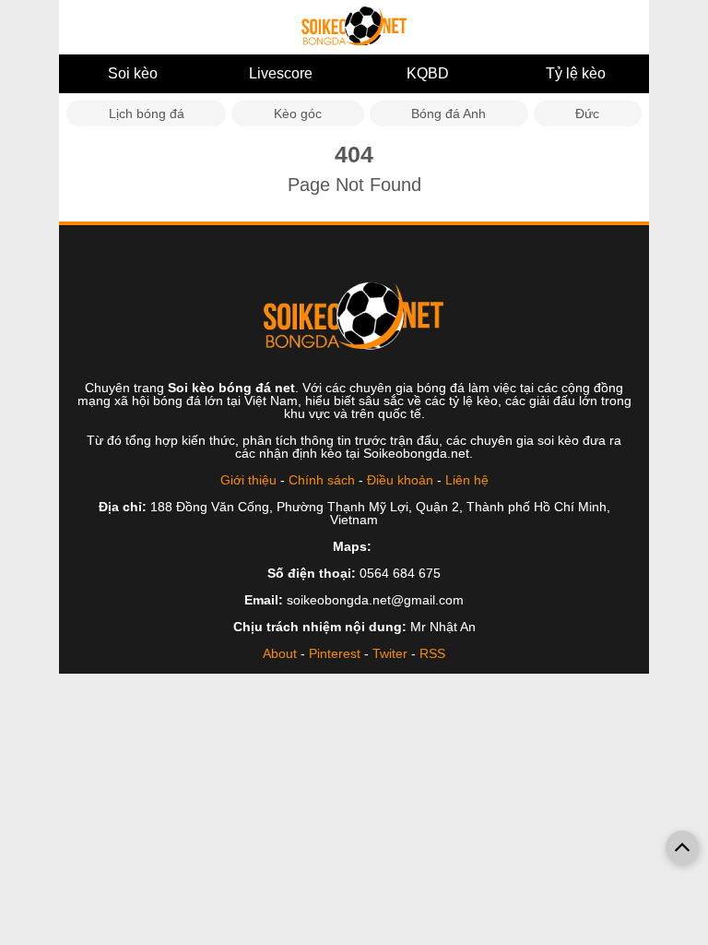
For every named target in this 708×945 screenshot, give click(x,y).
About (280, 653)
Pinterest (334, 653)
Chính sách (322, 479)
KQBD (428, 73)
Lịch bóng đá (146, 113)
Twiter (389, 653)
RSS (432, 653)
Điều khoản (400, 479)
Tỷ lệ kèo (576, 73)
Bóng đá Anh (448, 113)
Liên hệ (467, 479)
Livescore (281, 73)
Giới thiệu (248, 479)
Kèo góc (298, 113)
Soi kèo (133, 73)
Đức (587, 113)
